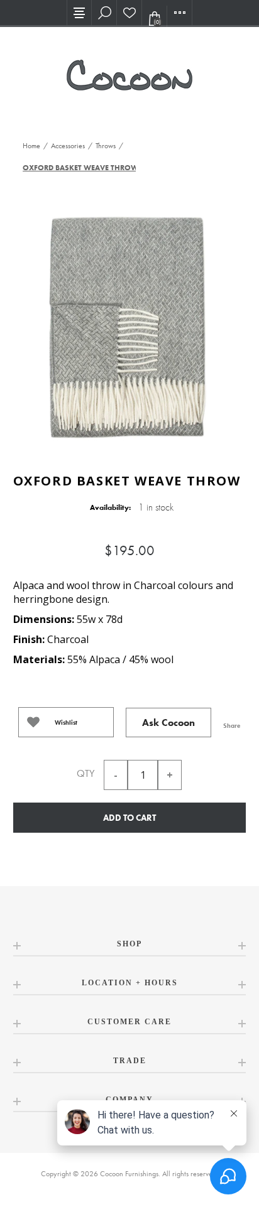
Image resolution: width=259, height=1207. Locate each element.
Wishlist (66, 722)
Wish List (129, 12)
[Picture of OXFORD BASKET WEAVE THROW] (129, 323)
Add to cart (129, 817)
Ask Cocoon (168, 722)
